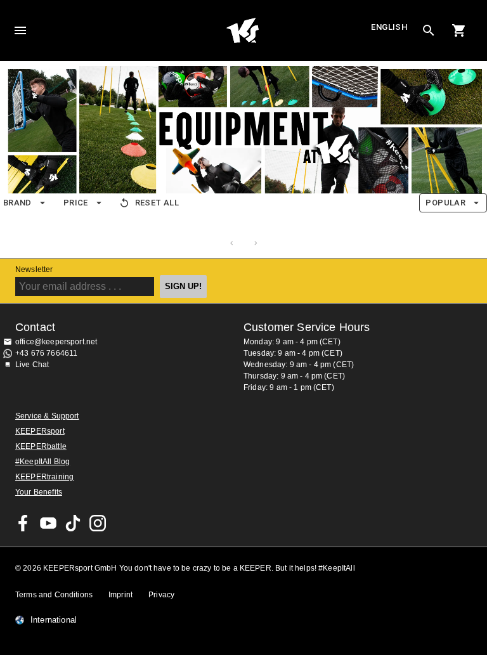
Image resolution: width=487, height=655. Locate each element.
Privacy (161, 594)
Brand (17, 202)
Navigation (20, 30)
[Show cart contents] (459, 30)
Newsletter (34, 269)
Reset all (157, 202)
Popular (445, 202)
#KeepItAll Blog (42, 461)
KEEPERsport (40, 431)
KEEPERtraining (44, 476)
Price (75, 202)
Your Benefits (38, 492)
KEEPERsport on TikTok (73, 523)
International (53, 620)
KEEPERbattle (41, 446)
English (389, 27)
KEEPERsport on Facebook (23, 523)
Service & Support (47, 416)
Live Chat (32, 364)
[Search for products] (428, 30)
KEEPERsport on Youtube (48, 523)
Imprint (120, 594)
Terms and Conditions (54, 594)
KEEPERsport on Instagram (97, 523)
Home (242, 30)
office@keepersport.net (56, 341)
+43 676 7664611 (46, 353)
